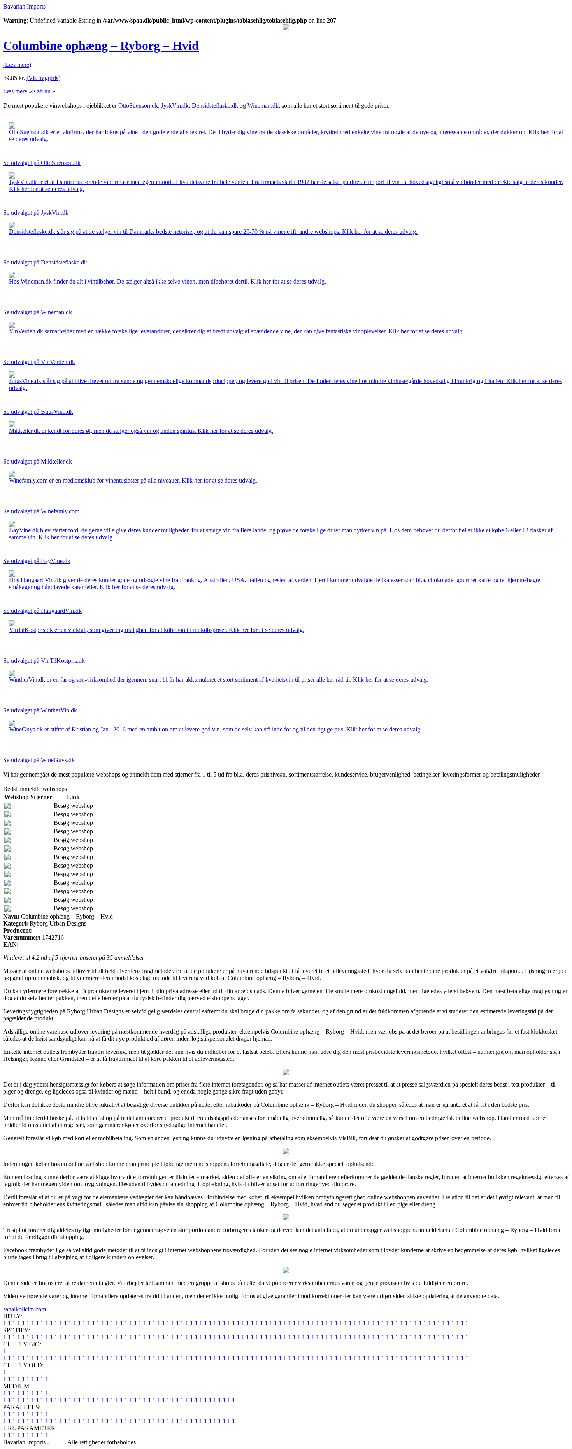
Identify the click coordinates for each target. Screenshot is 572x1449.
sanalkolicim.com (24, 1309)
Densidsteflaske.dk (215, 105)
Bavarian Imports (24, 6)
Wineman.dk (263, 105)
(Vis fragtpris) (43, 78)
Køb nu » (43, 91)
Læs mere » (17, 91)
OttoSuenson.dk (138, 105)
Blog (57, 1442)
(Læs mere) (17, 64)
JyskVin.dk (175, 105)
